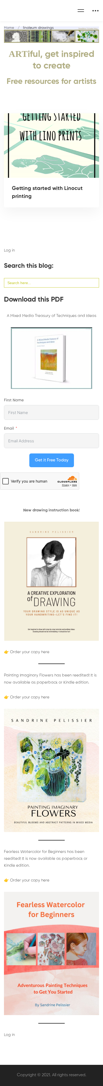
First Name (14, 400)
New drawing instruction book (51, 510)
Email (9, 428)
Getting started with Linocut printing (47, 192)
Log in (9, 250)
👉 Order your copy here (26, 652)
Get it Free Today (51, 460)
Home (9, 28)
